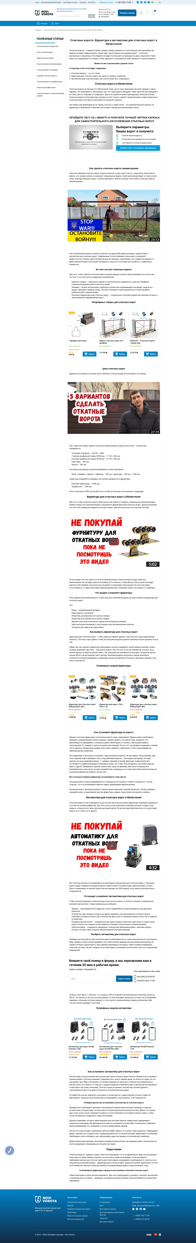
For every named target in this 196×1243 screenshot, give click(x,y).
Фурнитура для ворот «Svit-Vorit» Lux (111, 705)
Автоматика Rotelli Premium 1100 (142, 1047)
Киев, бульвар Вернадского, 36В (145, 1205)
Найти (91, 16)
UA (155, 2)
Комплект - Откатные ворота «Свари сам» (142, 342)
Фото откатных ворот (45, 52)
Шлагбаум (71, 1212)
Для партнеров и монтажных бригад (112, 1213)
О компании (105, 1202)
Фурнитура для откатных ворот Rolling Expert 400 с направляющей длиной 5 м (82, 705)
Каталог (44, 23)
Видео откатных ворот (45, 58)
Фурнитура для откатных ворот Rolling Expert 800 (143, 705)
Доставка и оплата (70, 2)
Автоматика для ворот (77, 1202)
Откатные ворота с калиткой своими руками (50, 94)
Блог (57, 23)
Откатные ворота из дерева (47, 70)
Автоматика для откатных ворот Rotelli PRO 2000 (110, 1047)
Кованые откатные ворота (47, 76)
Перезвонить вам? (106, 2)
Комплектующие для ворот (79, 1209)
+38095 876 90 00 (142, 1219)
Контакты (92, 2)
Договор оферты (107, 1221)
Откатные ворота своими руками (49, 64)
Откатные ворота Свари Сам (47, 46)
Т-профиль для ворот (78, 341)
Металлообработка (75, 1219)
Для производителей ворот (51, 2)
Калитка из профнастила (46, 87)
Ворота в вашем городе (77, 1215)
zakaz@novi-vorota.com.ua (143, 1202)
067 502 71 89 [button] (124, 2)
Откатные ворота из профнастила (49, 81)
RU (160, 2)
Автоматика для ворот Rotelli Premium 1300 (81, 1047)
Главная (38, 30)
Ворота (70, 1205)
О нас (37, 2)
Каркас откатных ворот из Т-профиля (111, 342)
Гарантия (82, 2)
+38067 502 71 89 (142, 1215)
